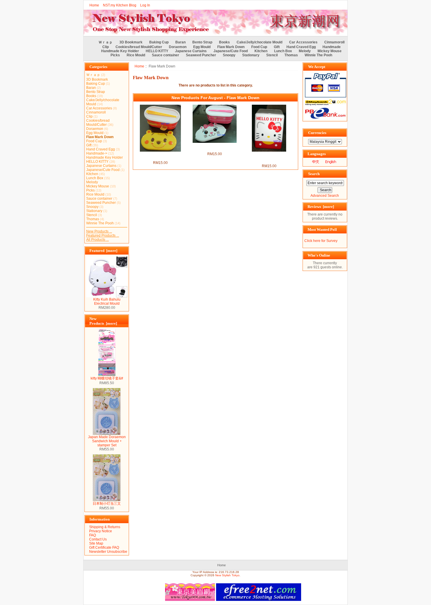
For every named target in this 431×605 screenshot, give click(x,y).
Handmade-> (96, 153)
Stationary (250, 55)
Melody (305, 51)
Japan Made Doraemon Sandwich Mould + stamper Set (107, 441)
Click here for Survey (320, 241)
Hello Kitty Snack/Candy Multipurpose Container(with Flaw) (269, 158)
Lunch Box (283, 51)
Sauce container (165, 55)
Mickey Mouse (330, 51)
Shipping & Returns (104, 527)
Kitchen (260, 51)
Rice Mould (136, 55)
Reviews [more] (321, 206)
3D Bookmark (130, 42)
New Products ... (99, 231)
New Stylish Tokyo (227, 575)
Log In (145, 5)
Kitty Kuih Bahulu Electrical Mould (107, 301)
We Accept (316, 67)
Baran (180, 42)
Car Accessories (303, 42)
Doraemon (177, 47)
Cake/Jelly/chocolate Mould (259, 42)
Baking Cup (159, 42)
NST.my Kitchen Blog (119, 5)
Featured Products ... (102, 235)
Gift (277, 47)
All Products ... (97, 240)
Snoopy (229, 55)
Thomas (291, 55)
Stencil (272, 55)
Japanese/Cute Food (230, 51)
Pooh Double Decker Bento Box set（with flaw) (160, 156)
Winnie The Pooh (318, 55)
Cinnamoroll (334, 42)
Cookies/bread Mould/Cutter (139, 47)
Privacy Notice (100, 531)
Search (314, 174)
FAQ (92, 535)
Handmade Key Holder (120, 51)
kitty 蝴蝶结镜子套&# (107, 378)
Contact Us (98, 539)
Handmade (332, 47)
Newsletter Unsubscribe (108, 552)
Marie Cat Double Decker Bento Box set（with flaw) (214, 147)
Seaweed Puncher (201, 55)
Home (94, 5)
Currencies (317, 133)
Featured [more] (103, 250)
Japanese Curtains (191, 51)
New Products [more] (103, 321)
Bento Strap (202, 42)
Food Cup (259, 47)
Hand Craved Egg (301, 47)
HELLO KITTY (157, 51)
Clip (105, 47)
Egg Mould (202, 47)
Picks (115, 55)
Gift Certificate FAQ (104, 547)
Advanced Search (324, 196)
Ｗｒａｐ (106, 42)
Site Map (96, 543)
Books (224, 42)
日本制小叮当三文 (107, 503)
